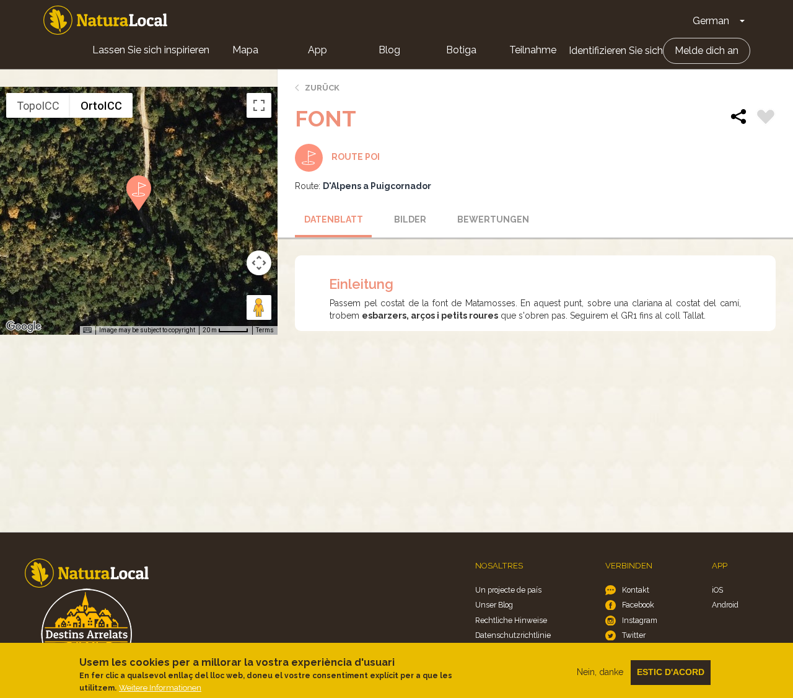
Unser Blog (494, 604)
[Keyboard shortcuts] (87, 330)
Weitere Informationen (160, 687)
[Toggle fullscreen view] (259, 105)
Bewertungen (491, 219)
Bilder (410, 219)
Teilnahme (532, 50)
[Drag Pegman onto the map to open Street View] (259, 307)
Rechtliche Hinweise (511, 620)
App (317, 50)
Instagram (639, 620)
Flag (766, 118)
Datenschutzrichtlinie (513, 635)
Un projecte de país (508, 589)
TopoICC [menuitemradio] (38, 105)
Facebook (638, 604)
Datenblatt (333, 219)
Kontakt (635, 589)
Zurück (322, 87)
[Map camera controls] (259, 262)
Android (725, 604)
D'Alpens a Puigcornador (377, 186)
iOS (717, 589)
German (711, 21)
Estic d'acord (670, 672)
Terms (265, 330)
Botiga (461, 50)
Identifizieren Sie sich (616, 50)
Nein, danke (600, 672)
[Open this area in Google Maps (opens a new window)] (23, 327)
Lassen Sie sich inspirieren (150, 50)
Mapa (245, 50)
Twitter (634, 635)
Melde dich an (706, 50)
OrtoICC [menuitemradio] (101, 105)
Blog (389, 50)
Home (105, 20)
